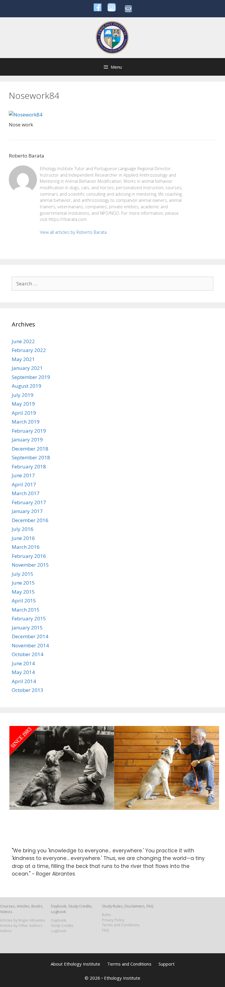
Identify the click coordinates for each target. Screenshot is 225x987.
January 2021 (27, 368)
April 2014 (24, 681)
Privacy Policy (113, 919)
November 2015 (30, 564)
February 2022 (29, 350)
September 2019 (31, 377)
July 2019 (22, 395)
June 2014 (23, 663)
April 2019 (24, 412)
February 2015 (29, 618)
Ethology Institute (122, 978)
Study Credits (62, 925)
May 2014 (23, 672)
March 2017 (26, 493)
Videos (6, 930)
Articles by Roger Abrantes (22, 920)
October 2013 (27, 690)
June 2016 (23, 538)
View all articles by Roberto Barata (73, 232)
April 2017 (24, 484)
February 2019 (29, 430)
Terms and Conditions (120, 924)
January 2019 (27, 439)
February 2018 (29, 466)
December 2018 (30, 448)
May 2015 (23, 591)
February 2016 (29, 556)
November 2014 (30, 645)
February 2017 (29, 502)
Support (166, 964)
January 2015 (27, 627)
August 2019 (26, 385)
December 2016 (30, 520)
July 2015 (22, 573)
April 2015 (24, 600)
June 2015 (23, 582)
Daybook (58, 920)
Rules (106, 914)
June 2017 (23, 475)
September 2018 (31, 457)
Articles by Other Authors (21, 925)
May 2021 (23, 359)
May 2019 (23, 403)
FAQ (105, 930)
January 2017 (27, 511)
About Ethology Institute (75, 964)
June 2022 (23, 341)
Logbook (58, 930)
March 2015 (26, 609)
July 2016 (22, 529)
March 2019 (26, 421)
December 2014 (30, 636)
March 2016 (26, 547)
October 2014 (27, 654)
